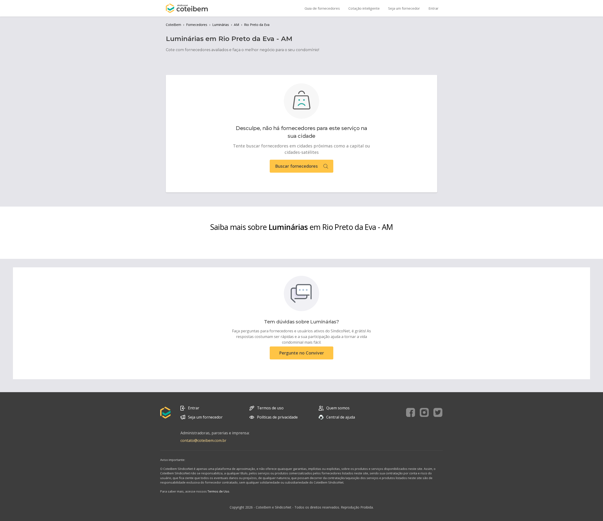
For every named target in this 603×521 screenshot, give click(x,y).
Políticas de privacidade (277, 417)
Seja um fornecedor (205, 417)
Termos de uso (270, 408)
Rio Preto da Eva (256, 24)
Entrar (193, 408)
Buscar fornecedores (296, 166)
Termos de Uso (218, 491)
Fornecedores (196, 24)
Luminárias (220, 24)
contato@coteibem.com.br (203, 440)
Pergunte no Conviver (301, 353)
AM (236, 24)
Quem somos (338, 408)
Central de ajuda (340, 417)
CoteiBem (173, 24)
